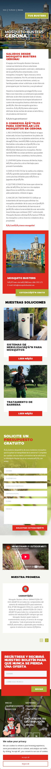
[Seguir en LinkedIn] (36, 736)
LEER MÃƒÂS (25, 358)
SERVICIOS (10, 709)
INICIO (8, 703)
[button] (47, 640)
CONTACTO (31, 709)
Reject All (25, 764)
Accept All (25, 757)
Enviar (39, 689)
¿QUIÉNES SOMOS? (14, 706)
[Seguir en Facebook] (29, 736)
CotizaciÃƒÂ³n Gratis (32, 292)
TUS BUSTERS (37, 15)
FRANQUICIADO (33, 706)
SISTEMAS (31, 703)
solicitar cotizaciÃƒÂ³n (30, 528)
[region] (25, 753)
